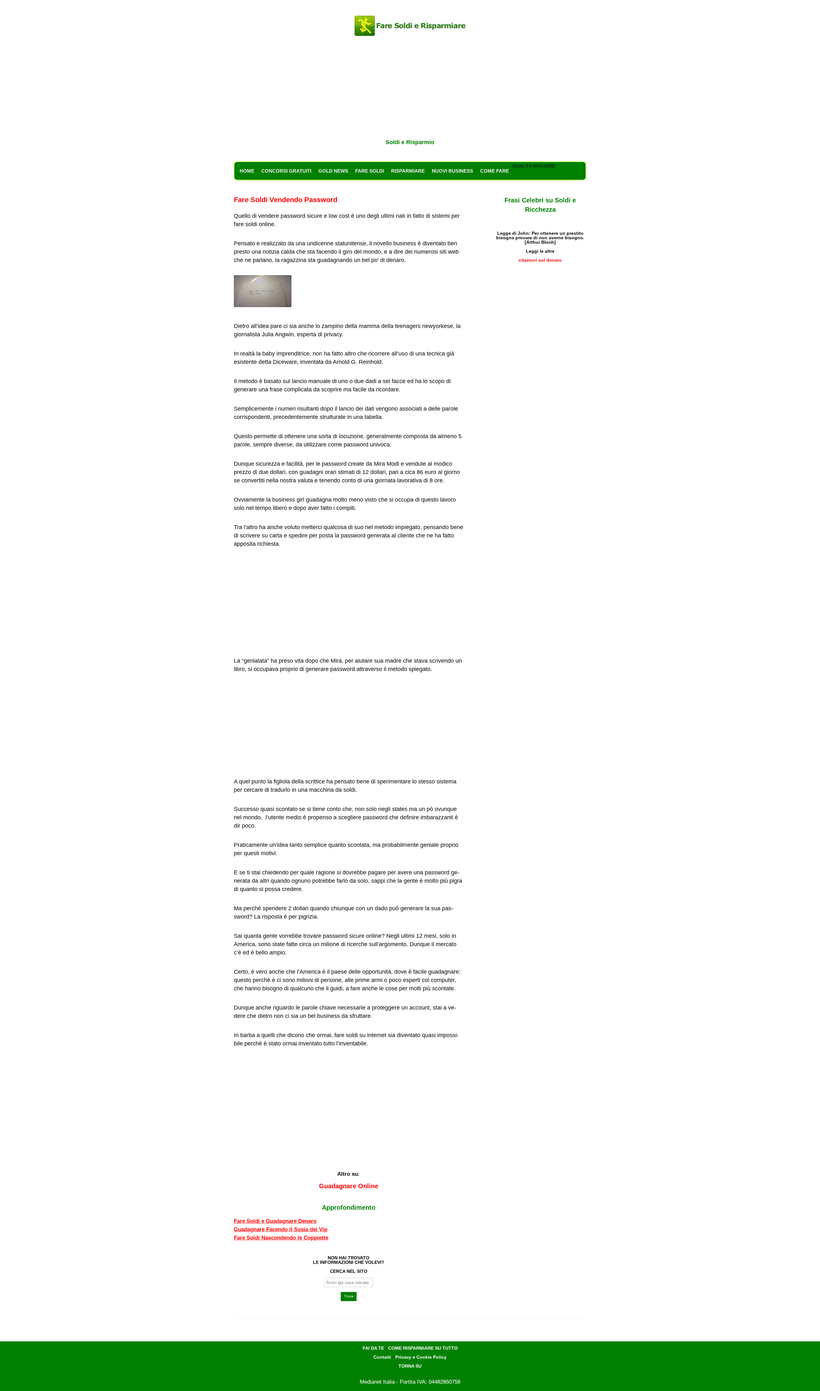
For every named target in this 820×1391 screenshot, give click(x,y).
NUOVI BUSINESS (452, 171)
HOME (247, 171)
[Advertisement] (410, 89)
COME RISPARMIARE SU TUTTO (423, 1348)
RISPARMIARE (408, 171)
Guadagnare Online (348, 1186)
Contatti (382, 1357)
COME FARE (494, 171)
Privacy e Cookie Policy (421, 1357)
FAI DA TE (373, 1348)
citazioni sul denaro (540, 260)
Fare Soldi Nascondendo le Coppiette (281, 1238)
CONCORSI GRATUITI (286, 171)
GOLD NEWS (333, 171)
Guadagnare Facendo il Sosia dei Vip (280, 1229)
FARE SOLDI (369, 171)
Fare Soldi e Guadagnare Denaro (275, 1221)
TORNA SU (410, 1366)
